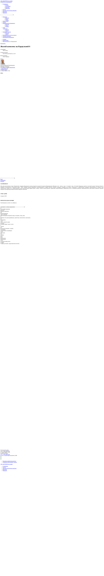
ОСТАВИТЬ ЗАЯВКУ (7, 67)
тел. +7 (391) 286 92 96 (5, 454)
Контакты (5, 11)
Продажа (7, 17)
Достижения (7, 6)
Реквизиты (7, 8)
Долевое (7, 20)
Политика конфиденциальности (9, 461)
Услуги (4, 9)
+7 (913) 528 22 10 (4, 68)
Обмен (6, 19)
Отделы (6, 5)
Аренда (6, 25)
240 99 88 (3, 0)
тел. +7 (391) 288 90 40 (5, 451)
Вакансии (5, 12)
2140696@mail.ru (3, 69)
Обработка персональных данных (10, 462)
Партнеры (7, 7)
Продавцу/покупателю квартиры (9, 10)
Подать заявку (10, 0)
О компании (5, 4)
